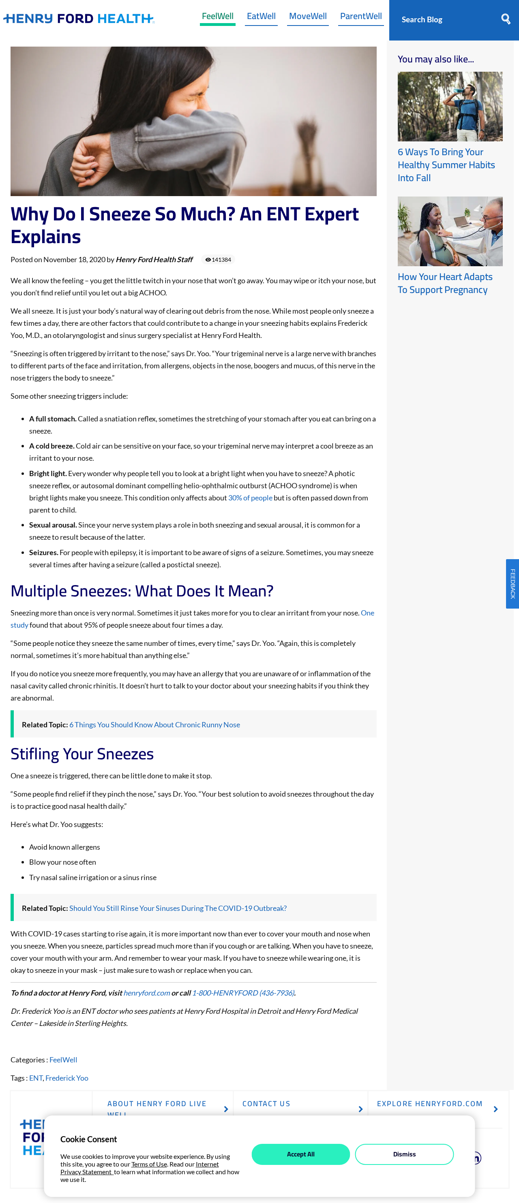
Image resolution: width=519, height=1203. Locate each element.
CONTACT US (266, 1103)
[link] (79, 20)
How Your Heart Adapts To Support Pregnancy (445, 283)
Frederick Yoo (66, 1077)
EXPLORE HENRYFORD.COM (430, 1103)
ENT (36, 1077)
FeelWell (218, 17)
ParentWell (361, 17)
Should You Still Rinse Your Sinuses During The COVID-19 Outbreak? (178, 908)
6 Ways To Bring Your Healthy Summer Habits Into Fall (446, 165)
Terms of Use (149, 1164)
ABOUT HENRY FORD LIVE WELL (157, 1109)
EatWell (261, 17)
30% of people (250, 497)
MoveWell (308, 17)
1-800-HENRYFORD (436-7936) (243, 992)
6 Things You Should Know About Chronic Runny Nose (154, 724)
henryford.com (147, 992)
